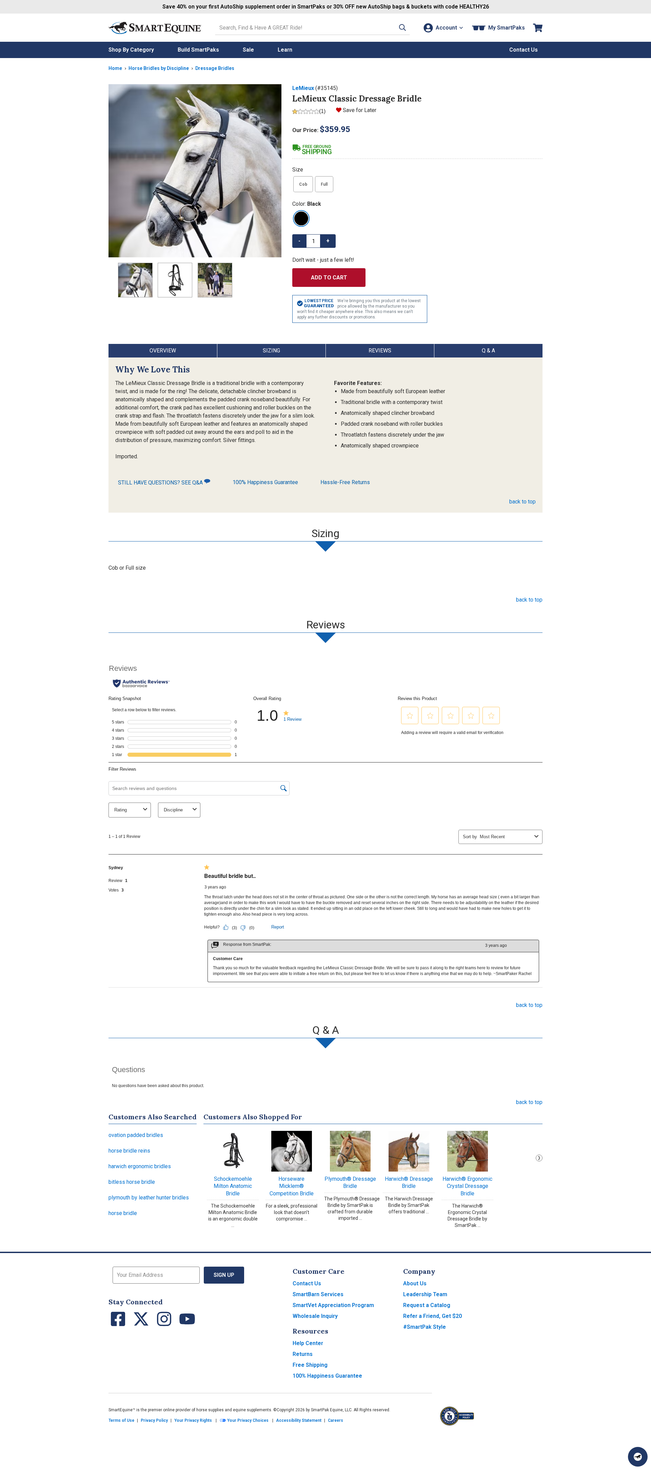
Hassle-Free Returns (345, 482)
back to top (522, 501)
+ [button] (328, 241)
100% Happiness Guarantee (265, 482)
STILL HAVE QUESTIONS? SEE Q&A (161, 482)
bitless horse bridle (131, 1182)
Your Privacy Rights (193, 1420)
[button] (402, 27)
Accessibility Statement (298, 1420)
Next (539, 1158)
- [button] (299, 241)
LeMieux (303, 88)
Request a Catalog (426, 1305)
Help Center (308, 1343)
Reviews (380, 350)
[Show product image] (194, 170)
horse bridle (122, 1213)
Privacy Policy (154, 1420)
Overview (163, 350)
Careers (335, 1420)
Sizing (271, 350)
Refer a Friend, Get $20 (432, 1316)
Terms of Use (121, 1420)
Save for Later (359, 110)
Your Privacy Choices (247, 1420)
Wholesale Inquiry (315, 1316)
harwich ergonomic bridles (139, 1166)
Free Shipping (310, 1365)
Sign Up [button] (224, 1275)
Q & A (488, 350)
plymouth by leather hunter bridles (148, 1197)
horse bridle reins (129, 1150)
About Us (415, 1283)
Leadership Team (425, 1294)
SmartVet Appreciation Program (333, 1305)
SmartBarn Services (318, 1294)
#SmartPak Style (424, 1327)
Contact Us (307, 1283)
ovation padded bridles (135, 1135)
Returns (303, 1354)
